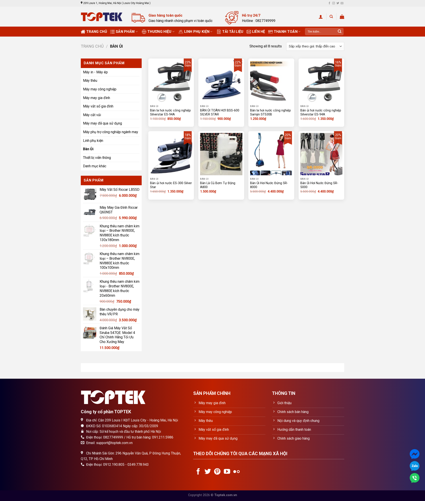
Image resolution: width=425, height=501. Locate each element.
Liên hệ (258, 31)
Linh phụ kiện (196, 31)
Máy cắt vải (92, 115)
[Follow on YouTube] (227, 472)
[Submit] (339, 31)
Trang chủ (96, 31)
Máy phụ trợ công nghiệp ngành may (110, 132)
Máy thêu (90, 80)
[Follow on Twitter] (337, 3)
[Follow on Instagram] (333, 3)
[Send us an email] (342, 3)
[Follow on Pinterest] (217, 472)
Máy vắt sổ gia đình (98, 106)
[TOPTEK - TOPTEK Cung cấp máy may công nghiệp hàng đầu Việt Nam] (103, 16)
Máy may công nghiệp (99, 89)
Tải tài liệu (232, 31)
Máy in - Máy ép (95, 72)
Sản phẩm (125, 31)
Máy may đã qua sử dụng (102, 123)
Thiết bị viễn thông (97, 158)
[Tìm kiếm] (331, 16)
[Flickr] (236, 472)
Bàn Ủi (88, 149)
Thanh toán (286, 31)
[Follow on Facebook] (329, 3)
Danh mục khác (94, 166)
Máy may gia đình (96, 98)
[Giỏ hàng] (342, 16)
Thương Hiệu (159, 31)
